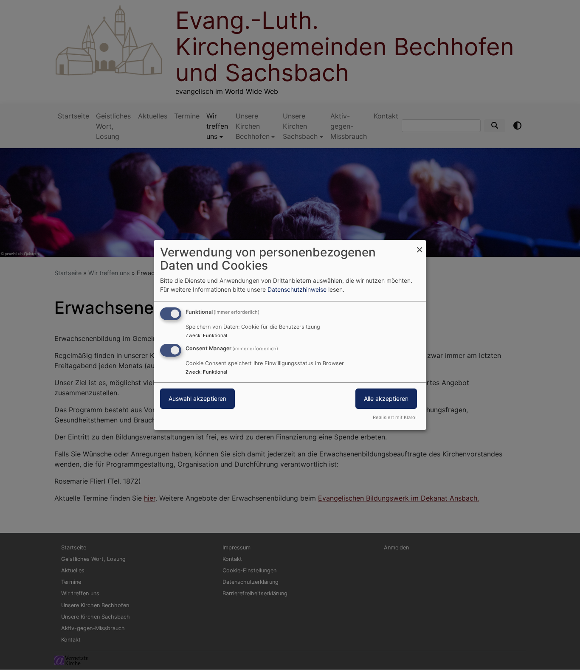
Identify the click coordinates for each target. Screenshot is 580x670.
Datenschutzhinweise (297, 289)
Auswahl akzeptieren (197, 398)
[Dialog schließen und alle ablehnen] (419, 245)
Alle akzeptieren (386, 398)
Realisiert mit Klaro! (395, 417)
